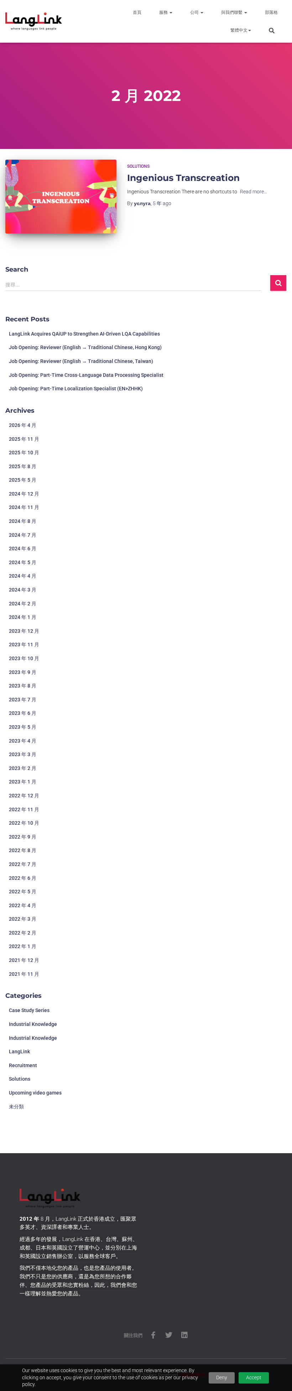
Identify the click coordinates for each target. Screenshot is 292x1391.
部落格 (271, 12)
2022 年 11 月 (24, 809)
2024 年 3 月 (22, 590)
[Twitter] (168, 1335)
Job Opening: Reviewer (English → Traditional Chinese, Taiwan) (81, 361)
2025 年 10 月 (24, 452)
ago (162, 203)
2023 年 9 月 (22, 672)
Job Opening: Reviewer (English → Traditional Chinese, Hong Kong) (85, 347)
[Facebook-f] (153, 1335)
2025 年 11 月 (24, 439)
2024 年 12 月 (24, 494)
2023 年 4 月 (22, 741)
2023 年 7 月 (22, 699)
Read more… (253, 191)
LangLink (19, 1051)
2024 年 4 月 (22, 576)
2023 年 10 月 (24, 658)
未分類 (16, 1106)
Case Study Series (29, 1010)
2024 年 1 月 (22, 617)
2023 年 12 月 (24, 631)
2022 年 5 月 (22, 891)
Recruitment (23, 1065)
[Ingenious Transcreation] (60, 197)
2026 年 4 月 (22, 425)
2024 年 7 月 (22, 535)
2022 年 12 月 (24, 795)
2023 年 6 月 (22, 713)
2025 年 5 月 (22, 480)
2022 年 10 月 (24, 823)
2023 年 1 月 (22, 782)
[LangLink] (33, 21)
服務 (164, 12)
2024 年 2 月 (22, 603)
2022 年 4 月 (22, 905)
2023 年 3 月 (22, 754)
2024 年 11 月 (24, 507)
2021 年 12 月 (24, 960)
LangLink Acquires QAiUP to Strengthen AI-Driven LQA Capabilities (84, 334)
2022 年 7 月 (22, 864)
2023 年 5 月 (22, 727)
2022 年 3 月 (22, 919)
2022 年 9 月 (22, 837)
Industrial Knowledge (33, 1024)
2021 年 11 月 (24, 974)
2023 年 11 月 (24, 644)
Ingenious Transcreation (183, 177)
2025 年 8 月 (22, 466)
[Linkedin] (184, 1335)
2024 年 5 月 (22, 562)
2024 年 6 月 (22, 548)
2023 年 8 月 (22, 686)
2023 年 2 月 (22, 768)
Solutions (138, 166)
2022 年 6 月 (22, 878)
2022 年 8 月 (22, 850)
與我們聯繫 (232, 12)
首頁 (137, 12)
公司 (195, 12)
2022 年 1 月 (22, 946)
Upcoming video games (35, 1093)
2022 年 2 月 (22, 933)
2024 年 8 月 (22, 521)
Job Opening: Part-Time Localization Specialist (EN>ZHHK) (76, 388)
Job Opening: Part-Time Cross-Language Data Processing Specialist (86, 375)
